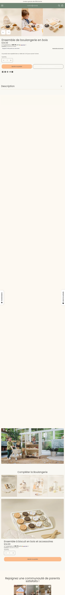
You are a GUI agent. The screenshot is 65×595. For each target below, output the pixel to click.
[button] (62, 5)
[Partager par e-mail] (12, 72)
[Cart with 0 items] (62, 5)
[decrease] (4, 60)
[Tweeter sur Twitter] (5, 72)
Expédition (4, 46)
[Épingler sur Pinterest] (7, 72)
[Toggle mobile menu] (13, 5)
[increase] (11, 60)
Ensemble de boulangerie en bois (25, 40)
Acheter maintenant (48, 66)
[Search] (59, 5)
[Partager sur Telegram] (10, 72)
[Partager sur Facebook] (3, 72)
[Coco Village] (32, 5)
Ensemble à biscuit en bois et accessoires (28, 541)
